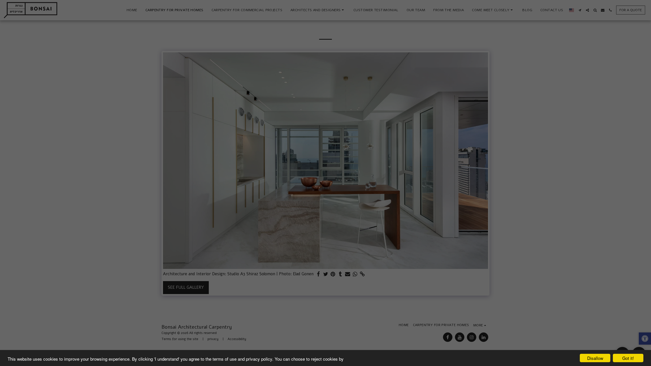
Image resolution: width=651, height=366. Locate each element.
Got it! (628, 358)
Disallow (595, 358)
